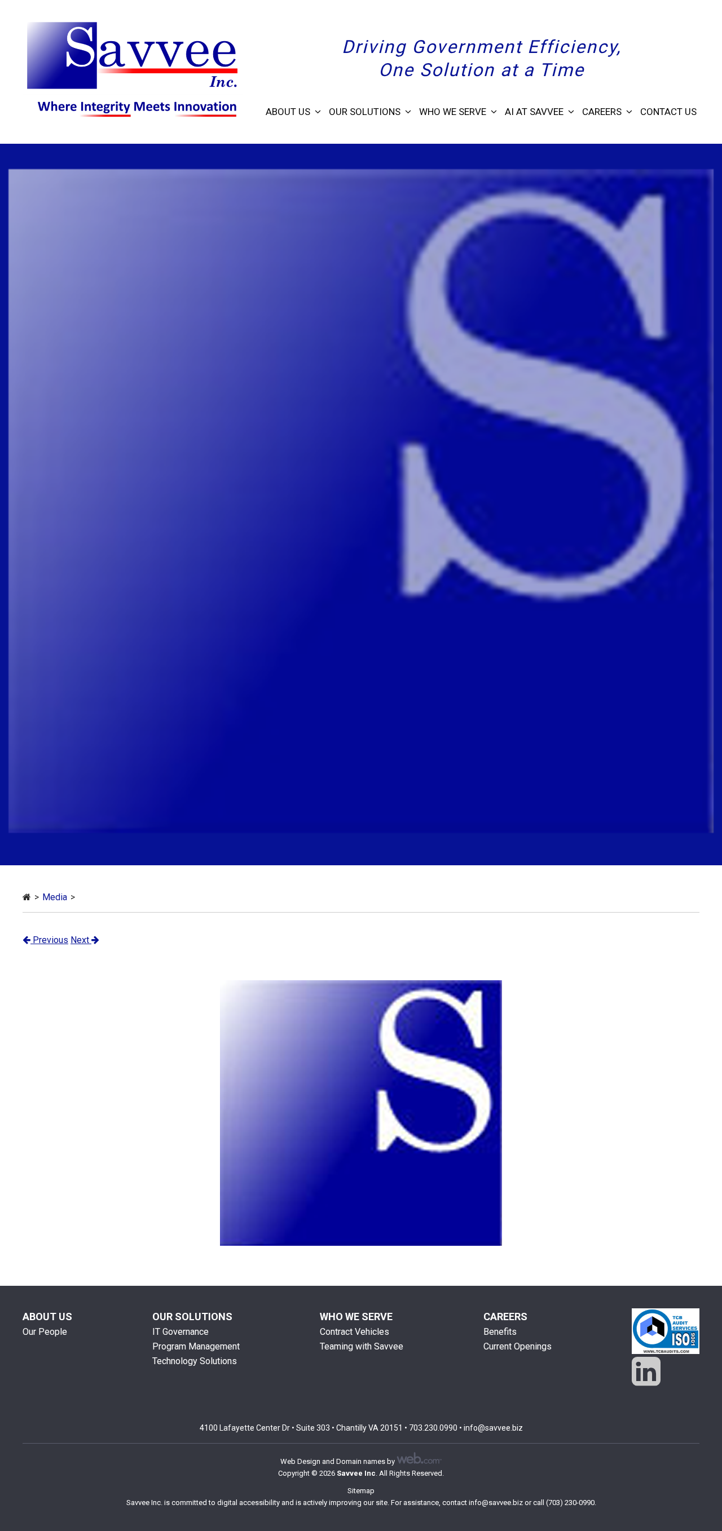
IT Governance (180, 1331)
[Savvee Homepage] (27, 897)
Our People (45, 1331)
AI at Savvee (534, 111)
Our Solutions (364, 111)
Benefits (500, 1331)
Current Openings (517, 1346)
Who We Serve (452, 111)
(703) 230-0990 (570, 1502)
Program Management (196, 1346)
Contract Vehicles (354, 1331)
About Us (288, 111)
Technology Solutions (194, 1361)
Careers (602, 111)
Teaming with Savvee (361, 1346)
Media (54, 897)
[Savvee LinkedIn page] (646, 1372)
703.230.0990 (433, 1427)
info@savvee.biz (493, 1427)
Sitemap (361, 1490)
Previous (49, 940)
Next (81, 940)
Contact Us (668, 111)
